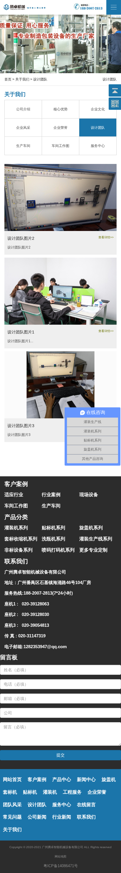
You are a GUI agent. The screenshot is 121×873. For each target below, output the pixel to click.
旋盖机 (109, 779)
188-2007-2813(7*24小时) (48, 592)
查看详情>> (106, 237)
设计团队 (37, 804)
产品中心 (61, 779)
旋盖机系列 (91, 527)
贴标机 (30, 792)
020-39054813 (34, 625)
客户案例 (37, 779)
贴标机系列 (53, 527)
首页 (7, 79)
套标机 (10, 792)
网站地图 (60, 856)
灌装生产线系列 (95, 538)
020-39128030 (34, 614)
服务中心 (61, 804)
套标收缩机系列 (20, 538)
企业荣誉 (97, 792)
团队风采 (12, 804)
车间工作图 (16, 505)
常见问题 (12, 816)
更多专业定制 (93, 549)
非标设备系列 (18, 549)
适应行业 (13, 494)
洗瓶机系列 (53, 538)
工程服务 (72, 792)
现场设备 (88, 494)
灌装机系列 (16, 527)
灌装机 (50, 792)
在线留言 (86, 804)
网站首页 (12, 779)
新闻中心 (86, 779)
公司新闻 (37, 816)
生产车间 (51, 505)
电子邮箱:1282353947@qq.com (35, 646)
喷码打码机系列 (58, 549)
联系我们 (86, 816)
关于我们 (22, 79)
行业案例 (51, 494)
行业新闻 (61, 816)
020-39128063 (34, 603)
